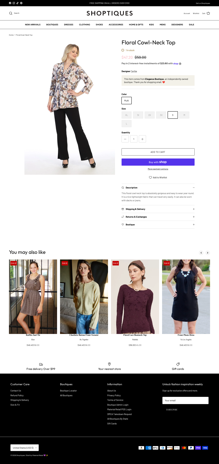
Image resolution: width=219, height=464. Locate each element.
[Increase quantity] (142, 138)
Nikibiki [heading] (135, 340)
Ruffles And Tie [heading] (33, 335)
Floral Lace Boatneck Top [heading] (135, 335)
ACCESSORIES (116, 24)
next (207, 252)
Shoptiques (20, 455)
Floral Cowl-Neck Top (24, 35)
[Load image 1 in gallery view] (69, 107)
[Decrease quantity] (125, 138)
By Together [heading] (84, 340)
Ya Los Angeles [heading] (186, 340)
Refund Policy (17, 395)
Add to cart (158, 152)
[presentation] (33, 341)
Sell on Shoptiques (203, 3)
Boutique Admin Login (117, 404)
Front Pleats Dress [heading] (186, 335)
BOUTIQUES (52, 24)
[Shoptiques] (109, 13)
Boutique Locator (68, 390)
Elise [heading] (33, 340)
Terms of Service (115, 400)
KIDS (151, 24)
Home (11, 35)
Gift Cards (112, 423)
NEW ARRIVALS (33, 24)
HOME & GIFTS (136, 24)
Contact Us (15, 390)
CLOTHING (84, 24)
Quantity (126, 132)
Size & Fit (15, 404)
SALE (191, 24)
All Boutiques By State (117, 418)
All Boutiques (66, 395)
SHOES (99, 24)
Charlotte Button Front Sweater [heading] (83, 335)
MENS (163, 24)
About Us (111, 390)
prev (201, 252)
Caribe (134, 71)
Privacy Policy (114, 395)
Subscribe (172, 409)
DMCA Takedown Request (119, 414)
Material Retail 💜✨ (40, 455)
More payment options (158, 169)
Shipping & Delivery (19, 400)
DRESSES (68, 24)
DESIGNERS (177, 24)
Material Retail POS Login (119, 409)
